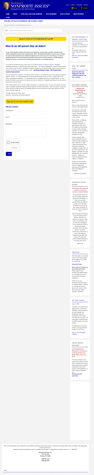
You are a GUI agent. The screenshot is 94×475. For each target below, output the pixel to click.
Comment (8, 124)
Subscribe (79, 4)
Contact (86, 4)
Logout (73, 4)
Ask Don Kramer (51, 14)
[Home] (31, 5)
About (15, 14)
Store (8, 17)
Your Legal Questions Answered (31, 14)
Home (8, 14)
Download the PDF (78, 73)
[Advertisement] (80, 410)
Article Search (65, 14)
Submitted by (9, 110)
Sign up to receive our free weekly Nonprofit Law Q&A (36, 39)
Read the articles (78, 72)
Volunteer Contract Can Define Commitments (15, 25)
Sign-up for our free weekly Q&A (20, 101)
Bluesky (75, 8)
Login (74, 75)
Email (7, 117)
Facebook (85, 8)
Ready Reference (78, 14)
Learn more (80, 243)
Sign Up (80, 75)
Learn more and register (80, 173)
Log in (67, 4)
